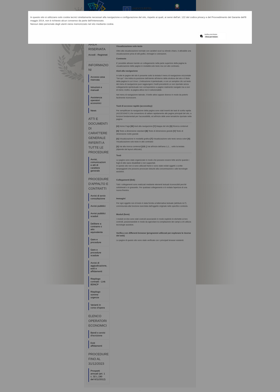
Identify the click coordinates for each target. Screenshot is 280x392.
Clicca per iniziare (211, 37)
